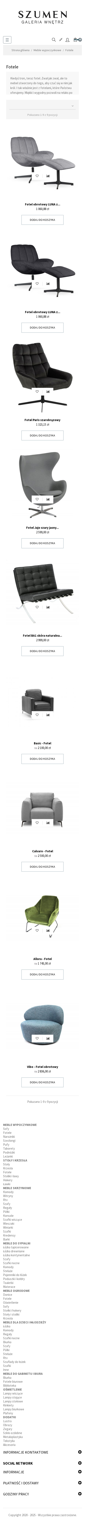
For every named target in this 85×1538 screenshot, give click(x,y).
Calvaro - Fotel (42, 851)
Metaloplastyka (13, 1437)
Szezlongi (9, 1141)
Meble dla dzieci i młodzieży (24, 1322)
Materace (9, 1287)
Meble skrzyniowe (17, 1188)
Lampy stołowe (13, 1401)
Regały (7, 1208)
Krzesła (8, 1168)
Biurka (7, 1342)
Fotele (7, 1133)
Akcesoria (9, 1445)
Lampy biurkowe (13, 1409)
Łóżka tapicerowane (16, 1247)
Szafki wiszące (12, 1220)
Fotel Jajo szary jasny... (42, 528)
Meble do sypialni (16, 1243)
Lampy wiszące (13, 1393)
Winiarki (8, 1227)
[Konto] (67, 39)
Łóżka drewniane (14, 1251)
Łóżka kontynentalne (16, 1255)
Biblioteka (9, 1385)
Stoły (6, 1164)
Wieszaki (8, 1223)
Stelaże (8, 1271)
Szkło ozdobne (12, 1433)
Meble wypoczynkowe (20, 1125)
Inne (6, 1370)
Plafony (8, 1413)
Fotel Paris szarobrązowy (42, 420)
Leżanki (8, 1156)
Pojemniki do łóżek (15, 1275)
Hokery (7, 1180)
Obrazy (7, 1425)
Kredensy (9, 1235)
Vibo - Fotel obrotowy (42, 1067)
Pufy (6, 1144)
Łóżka (6, 1326)
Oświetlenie (10, 1303)
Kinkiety (8, 1405)
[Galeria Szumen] (42, 17)
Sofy (6, 1129)
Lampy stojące (12, 1397)
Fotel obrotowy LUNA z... (42, 204)
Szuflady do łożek (14, 1362)
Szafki (7, 1231)
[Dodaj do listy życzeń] (37, 176)
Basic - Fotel (42, 743)
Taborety (9, 1148)
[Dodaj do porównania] (48, 176)
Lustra (7, 1421)
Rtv (5, 1200)
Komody (8, 1192)
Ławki (6, 1184)
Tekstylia (9, 1441)
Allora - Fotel (42, 959)
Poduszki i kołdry (14, 1279)
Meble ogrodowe (16, 1291)
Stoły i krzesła (15, 1160)
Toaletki (8, 1283)
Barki (6, 1239)
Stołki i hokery (12, 1310)
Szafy (6, 1204)
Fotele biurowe (13, 1382)
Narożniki (9, 1137)
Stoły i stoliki (11, 1314)
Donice (7, 1295)
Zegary (7, 1429)
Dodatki (9, 1417)
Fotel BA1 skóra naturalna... (42, 635)
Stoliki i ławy (11, 1176)
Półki (6, 1212)
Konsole (8, 1216)
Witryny (8, 1196)
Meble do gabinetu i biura (23, 1374)
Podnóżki (9, 1152)
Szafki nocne (11, 1263)
